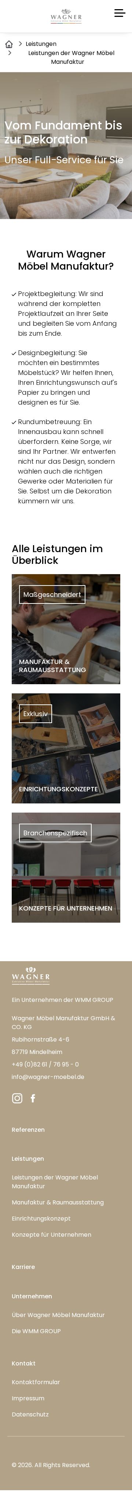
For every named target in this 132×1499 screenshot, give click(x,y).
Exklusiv (35, 713)
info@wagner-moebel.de (48, 1077)
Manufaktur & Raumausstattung (58, 1202)
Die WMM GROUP (36, 1331)
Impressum (28, 1398)
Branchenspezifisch (55, 833)
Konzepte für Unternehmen (51, 1234)
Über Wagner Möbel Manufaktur (58, 1315)
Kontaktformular (36, 1382)
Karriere (23, 1267)
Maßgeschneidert (52, 594)
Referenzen (28, 1130)
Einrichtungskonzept (41, 1218)
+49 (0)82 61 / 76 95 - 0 (45, 1064)
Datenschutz (30, 1414)
